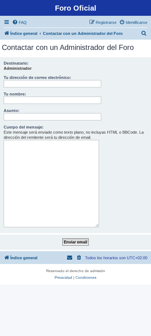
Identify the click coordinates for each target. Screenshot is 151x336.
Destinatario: (16, 63)
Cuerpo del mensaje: (24, 127)
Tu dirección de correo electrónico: (37, 77)
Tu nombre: (15, 94)
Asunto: (11, 110)
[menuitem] (19, 22)
